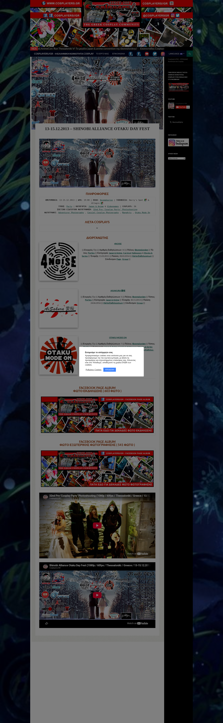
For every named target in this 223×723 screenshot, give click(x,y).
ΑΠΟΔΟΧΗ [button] (109, 370)
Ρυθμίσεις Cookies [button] (93, 370)
